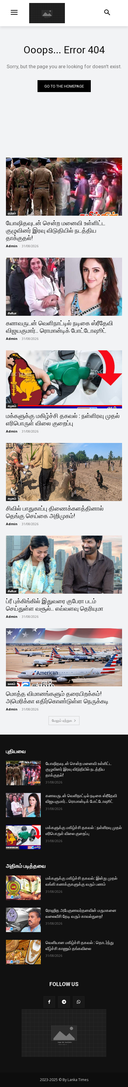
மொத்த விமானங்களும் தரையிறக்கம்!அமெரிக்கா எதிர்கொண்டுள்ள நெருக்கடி (57, 697)
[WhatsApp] (79, 1002)
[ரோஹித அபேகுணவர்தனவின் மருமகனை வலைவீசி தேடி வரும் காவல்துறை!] (23, 920)
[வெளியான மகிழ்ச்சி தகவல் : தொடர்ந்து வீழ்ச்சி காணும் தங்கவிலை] (23, 952)
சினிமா (12, 313)
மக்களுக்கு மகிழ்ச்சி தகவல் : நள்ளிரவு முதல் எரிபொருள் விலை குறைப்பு (63, 419)
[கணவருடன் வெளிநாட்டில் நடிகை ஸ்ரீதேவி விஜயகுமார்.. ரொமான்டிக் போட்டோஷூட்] (64, 287)
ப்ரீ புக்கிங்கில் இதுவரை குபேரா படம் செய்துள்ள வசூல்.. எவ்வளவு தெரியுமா (54, 605)
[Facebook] (49, 1002)
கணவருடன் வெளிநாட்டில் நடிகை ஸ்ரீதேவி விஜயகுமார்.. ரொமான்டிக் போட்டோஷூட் (59, 327)
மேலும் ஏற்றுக (62, 720)
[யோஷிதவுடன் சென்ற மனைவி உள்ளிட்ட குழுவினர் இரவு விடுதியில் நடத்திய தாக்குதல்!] (64, 187)
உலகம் (11, 684)
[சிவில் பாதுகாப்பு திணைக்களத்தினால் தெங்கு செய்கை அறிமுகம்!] (64, 472)
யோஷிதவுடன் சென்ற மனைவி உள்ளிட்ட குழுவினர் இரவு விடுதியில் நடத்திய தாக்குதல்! (55, 231)
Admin (12, 246)
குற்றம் (12, 213)
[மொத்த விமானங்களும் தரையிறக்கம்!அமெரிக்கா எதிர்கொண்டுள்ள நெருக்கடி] (64, 657)
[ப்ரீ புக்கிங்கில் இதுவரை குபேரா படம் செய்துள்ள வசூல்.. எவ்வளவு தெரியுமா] (64, 565)
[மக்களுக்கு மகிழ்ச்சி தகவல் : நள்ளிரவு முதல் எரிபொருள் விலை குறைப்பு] (64, 379)
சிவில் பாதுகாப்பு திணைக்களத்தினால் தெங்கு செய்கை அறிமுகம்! (55, 512)
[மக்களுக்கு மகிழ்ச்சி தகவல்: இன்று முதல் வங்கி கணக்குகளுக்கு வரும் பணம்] (23, 887)
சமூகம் (12, 406)
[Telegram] (64, 1002)
